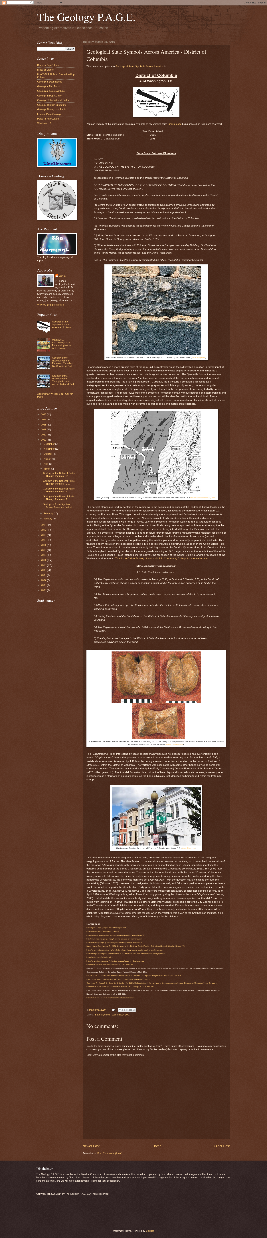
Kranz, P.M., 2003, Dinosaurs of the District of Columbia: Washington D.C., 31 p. (120, 979)
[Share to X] (127, 1010)
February (49, 513)
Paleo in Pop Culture (48, 118)
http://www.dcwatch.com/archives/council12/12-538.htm (109, 965)
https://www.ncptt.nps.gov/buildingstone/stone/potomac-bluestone (114, 942)
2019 (44, 439)
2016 (44, 535)
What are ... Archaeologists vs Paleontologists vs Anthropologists (62, 343)
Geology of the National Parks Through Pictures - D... (59, 474)
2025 (44, 419)
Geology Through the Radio (51, 109)
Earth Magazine (198, 357)
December (49, 444)
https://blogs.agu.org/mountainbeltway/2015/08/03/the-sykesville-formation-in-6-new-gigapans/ (125, 954)
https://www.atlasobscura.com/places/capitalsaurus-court (110, 998)
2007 (44, 580)
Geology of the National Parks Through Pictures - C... (59, 482)
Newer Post (91, 1146)
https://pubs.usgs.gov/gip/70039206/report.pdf (106, 928)
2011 (44, 560)
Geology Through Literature (51, 105)
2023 (44, 424)
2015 (44, 540)
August (48, 459)
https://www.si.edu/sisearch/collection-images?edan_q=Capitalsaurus (115, 961)
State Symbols (102, 1014)
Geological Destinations (49, 81)
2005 (44, 590)
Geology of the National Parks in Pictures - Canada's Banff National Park (62, 361)
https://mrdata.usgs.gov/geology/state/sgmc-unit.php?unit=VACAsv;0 (115, 935)
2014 (44, 545)
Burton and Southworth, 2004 (203, 497)
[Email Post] (113, 1009)
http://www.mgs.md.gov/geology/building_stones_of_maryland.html (114, 939)
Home (157, 1146)
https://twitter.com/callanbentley (99, 957)
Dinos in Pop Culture (48, 65)
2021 (44, 429)
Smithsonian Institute (174, 744)
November (49, 448)
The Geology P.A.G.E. (86, 16)
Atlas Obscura (188, 848)
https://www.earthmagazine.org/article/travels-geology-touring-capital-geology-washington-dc (124, 950)
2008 (44, 575)
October (48, 454)
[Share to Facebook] (130, 1010)
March (47, 469)
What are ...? (44, 123)
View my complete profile (50, 304)
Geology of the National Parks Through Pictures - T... (59, 490)
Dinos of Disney (45, 69)
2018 (44, 525)
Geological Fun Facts (48, 86)
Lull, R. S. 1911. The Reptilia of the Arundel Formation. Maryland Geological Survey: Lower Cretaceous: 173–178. (134, 976)
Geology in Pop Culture (49, 95)
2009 (44, 570)
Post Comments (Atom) (109, 1153)
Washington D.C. (121, 1014)
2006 (44, 585)
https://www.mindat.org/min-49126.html (102, 931)
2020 (44, 434)
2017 (44, 530)
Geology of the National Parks (53, 100)
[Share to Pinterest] (134, 1010)
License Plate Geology (49, 114)
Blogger (150, 1230)
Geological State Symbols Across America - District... (58, 506)
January (48, 518)
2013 (44, 550)
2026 (44, 414)
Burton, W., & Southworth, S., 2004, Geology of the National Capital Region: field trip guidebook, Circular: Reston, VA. (135, 946)
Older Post (222, 1146)
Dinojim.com (174, 124)
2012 (44, 555)
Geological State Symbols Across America (139, 66)
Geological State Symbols (51, 91)
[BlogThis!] (123, 1010)
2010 (44, 565)
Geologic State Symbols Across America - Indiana (61, 324)
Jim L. (62, 276)
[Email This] (120, 1010)
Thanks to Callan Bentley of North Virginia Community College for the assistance (161, 558)
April (46, 463)
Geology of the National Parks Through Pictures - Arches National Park (63, 380)
